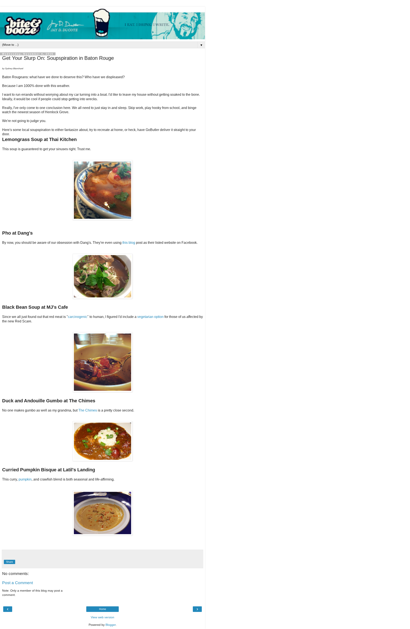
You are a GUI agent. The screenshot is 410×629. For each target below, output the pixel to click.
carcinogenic (77, 317)
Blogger (110, 624)
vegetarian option (150, 317)
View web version (102, 617)
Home (102, 609)
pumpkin (25, 479)
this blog (128, 242)
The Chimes (87, 410)
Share (9, 561)
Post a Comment (17, 583)
